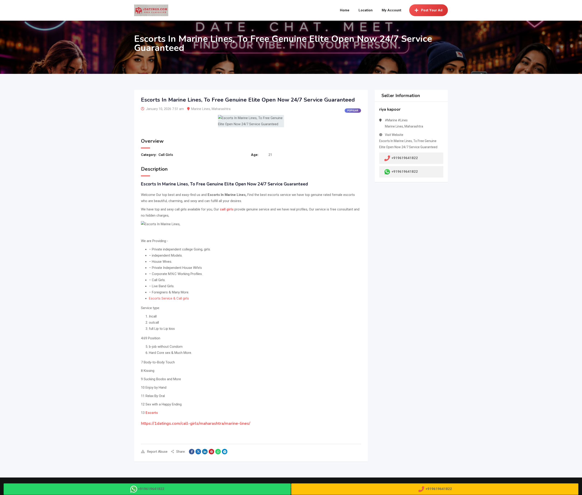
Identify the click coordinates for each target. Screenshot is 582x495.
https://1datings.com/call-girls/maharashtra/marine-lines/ (195, 423)
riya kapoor (390, 109)
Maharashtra (221, 109)
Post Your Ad (431, 10)
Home (344, 10)
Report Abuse (157, 452)
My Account (391, 10)
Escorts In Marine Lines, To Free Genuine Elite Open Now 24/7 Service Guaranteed (408, 144)
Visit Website (394, 135)
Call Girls (165, 155)
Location (366, 10)
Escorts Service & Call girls (169, 298)
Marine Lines (200, 109)
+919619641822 (404, 172)
